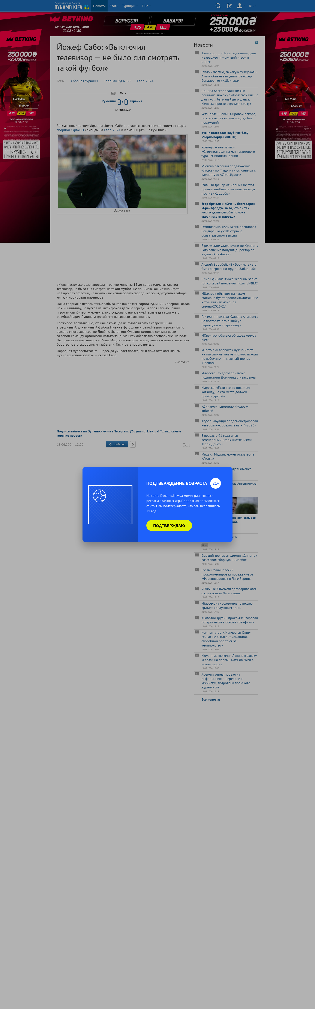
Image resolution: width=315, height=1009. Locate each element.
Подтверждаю (169, 525)
